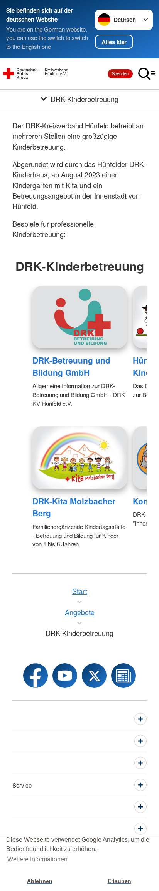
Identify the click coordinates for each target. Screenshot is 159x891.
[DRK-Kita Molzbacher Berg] (79, 457)
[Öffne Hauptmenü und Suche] (146, 74)
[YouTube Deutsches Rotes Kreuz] (64, 675)
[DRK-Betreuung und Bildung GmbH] (79, 317)
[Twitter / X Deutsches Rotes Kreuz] (94, 675)
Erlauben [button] (119, 881)
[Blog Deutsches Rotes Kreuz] (123, 675)
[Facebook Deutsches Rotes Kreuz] (35, 675)
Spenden (120, 73)
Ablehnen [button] (39, 881)
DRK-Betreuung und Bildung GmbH (71, 366)
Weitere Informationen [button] (37, 859)
